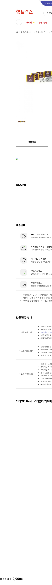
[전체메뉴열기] (19, 22)
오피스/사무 (40, 32)
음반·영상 (43, 22)
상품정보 (32, 142)
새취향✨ (30, 22)
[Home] (17, 32)
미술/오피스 (25, 32)
